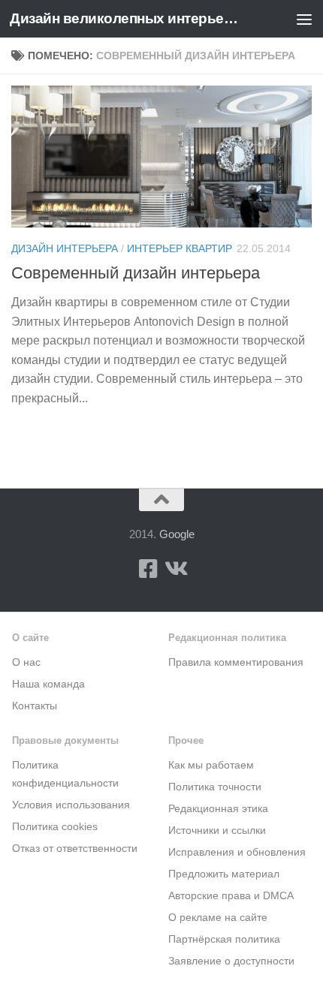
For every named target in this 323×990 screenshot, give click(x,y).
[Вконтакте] (175, 568)
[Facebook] (147, 568)
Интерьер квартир (179, 248)
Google (177, 534)
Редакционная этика (218, 808)
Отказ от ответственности (74, 848)
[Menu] (304, 19)
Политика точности (214, 787)
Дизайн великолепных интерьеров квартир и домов (126, 18)
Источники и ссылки (217, 830)
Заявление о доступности (231, 961)
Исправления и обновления (237, 852)
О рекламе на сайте (217, 917)
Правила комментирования (235, 662)
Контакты (34, 706)
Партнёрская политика (224, 939)
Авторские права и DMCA (231, 895)
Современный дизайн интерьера (135, 272)
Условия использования (71, 805)
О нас (26, 662)
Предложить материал (223, 874)
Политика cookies (55, 826)
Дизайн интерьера (64, 248)
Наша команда (48, 684)
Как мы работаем (211, 765)
